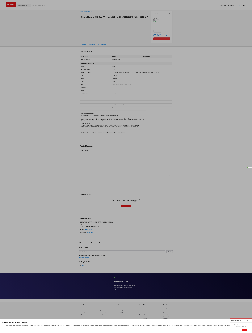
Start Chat (244, 329)
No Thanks (238, 329)
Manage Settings (6, 328)
